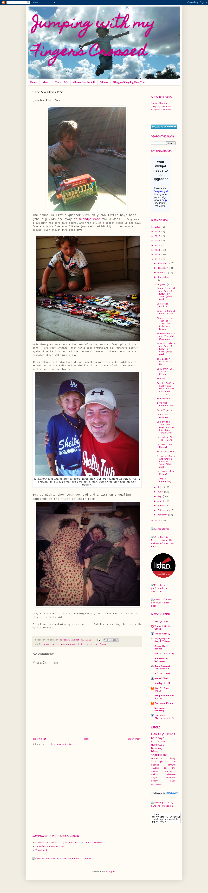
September (163, 277)
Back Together (165, 410)
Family (157, 734)
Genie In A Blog (164, 653)
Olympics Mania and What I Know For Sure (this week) (166, 461)
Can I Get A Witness (164, 416)
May (160, 496)
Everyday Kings (164, 703)
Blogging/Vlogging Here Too (128, 82)
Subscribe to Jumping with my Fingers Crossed (161, 106)
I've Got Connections (165, 404)
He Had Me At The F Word (164, 438)
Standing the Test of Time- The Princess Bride (164, 323)
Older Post (134, 739)
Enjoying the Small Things (162, 640)
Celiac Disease (163, 774)
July (160, 487)
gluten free (167, 761)
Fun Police (163, 398)
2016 (158, 240)
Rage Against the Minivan (162, 667)
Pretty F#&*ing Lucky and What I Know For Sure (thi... (166, 388)
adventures (156, 784)
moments (156, 758)
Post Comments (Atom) (64, 744)
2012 (158, 259)
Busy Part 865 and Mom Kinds (165, 372)
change (155, 765)
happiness (170, 771)
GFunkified (161, 678)
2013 (158, 254)
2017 (158, 236)
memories (157, 744)
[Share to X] (111, 640)
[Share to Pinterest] (117, 640)
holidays (157, 738)
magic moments (163, 778)
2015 (158, 245)
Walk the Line (165, 451)
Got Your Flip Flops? (165, 473)
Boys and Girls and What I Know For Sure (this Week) (166, 349)
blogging (157, 751)
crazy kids (163, 781)
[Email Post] (99, 640)
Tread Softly (162, 634)
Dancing (156, 748)
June (160, 492)
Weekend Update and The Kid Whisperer (166, 336)
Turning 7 (41, 850)
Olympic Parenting (164, 480)
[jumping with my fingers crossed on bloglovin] (165, 794)
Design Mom (161, 621)
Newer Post (39, 739)
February (163, 510)
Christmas (158, 741)
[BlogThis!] (108, 640)
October (162, 272)
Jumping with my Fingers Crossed (93, 38)
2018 (158, 231)
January (162, 514)
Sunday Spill (162, 683)
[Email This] (105, 640)
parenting (92, 644)
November (163, 268)
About (45, 82)
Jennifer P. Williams (162, 659)
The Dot (161, 378)
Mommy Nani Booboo (161, 647)
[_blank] (163, 806)
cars (54, 644)
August (162, 284)
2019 (158, 227)
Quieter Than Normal (164, 446)
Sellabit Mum (162, 673)
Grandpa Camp (89, 219)
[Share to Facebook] (114, 640)
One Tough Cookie (163, 305)
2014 (158, 250)
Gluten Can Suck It (84, 82)
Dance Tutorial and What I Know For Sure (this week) (166, 294)
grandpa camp (67, 644)
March (161, 505)
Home (33, 82)
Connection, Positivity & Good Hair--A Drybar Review (68, 842)
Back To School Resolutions (166, 312)
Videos (104, 82)
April (161, 501)
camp (46, 644)
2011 (158, 520)
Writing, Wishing (160, 709)
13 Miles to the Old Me (49, 846)
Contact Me (61, 82)
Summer (104, 644)
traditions (159, 755)
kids (80, 644)
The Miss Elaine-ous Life (164, 717)
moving (172, 765)
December (163, 263)
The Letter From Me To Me (164, 362)
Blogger (110, 871)
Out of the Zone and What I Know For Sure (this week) (165, 427)
